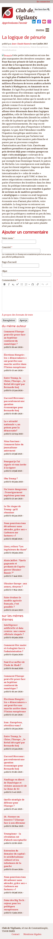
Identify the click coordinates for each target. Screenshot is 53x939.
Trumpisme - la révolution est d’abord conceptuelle (15, 836)
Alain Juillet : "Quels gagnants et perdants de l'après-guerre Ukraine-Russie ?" (15, 566)
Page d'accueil (9, 262)
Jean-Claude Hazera (21, 44)
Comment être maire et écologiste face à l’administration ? (15, 648)
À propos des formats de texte (17, 314)
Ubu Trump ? (11, 478)
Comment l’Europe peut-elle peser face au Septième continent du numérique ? (14, 337)
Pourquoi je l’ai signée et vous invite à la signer (15, 464)
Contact (16, 934)
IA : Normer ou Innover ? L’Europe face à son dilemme (14, 819)
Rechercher (41, 9)
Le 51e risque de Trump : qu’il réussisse (12, 509)
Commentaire (9, 280)
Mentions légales (32, 934)
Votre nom (7, 238)
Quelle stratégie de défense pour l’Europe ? (14, 802)
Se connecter (43, 1)
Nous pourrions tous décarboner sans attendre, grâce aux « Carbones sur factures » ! (15, 529)
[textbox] (26, 299)
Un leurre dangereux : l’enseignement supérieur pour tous (15, 492)
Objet (4, 271)
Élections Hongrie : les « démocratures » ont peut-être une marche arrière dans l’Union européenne (15, 361)
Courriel (6, 247)
